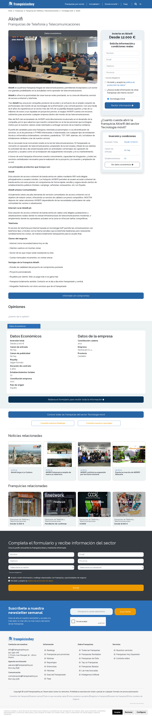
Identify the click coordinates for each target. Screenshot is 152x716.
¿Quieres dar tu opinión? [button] (18, 316)
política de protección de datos (40, 581)
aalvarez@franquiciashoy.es (20, 665)
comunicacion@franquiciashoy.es (23, 676)
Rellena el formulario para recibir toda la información (75, 399)
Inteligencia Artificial (90, 675)
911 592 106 (13, 652)
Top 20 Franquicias (89, 662)
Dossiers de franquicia (117, 696)
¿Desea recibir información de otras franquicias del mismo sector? (122, 91)
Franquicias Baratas (90, 666)
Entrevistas (52, 666)
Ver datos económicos (121, 164)
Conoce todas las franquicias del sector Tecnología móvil (76, 414)
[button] (94, 60)
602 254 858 (13, 668)
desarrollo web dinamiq (137, 703)
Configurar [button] (141, 712)
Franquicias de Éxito (90, 658)
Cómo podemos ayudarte (78, 696)
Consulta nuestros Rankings (52, 423)
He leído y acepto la (121, 83)
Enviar (76, 588)
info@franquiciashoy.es (18, 650)
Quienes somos (36, 696)
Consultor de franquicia (19, 696)
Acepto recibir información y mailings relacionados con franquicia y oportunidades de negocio (48, 578)
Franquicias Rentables (91, 654)
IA (140, 4)
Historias (50, 670)
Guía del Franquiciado (56, 675)
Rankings (51, 650)
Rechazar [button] (129, 712)
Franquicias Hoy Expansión (128, 654)
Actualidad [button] (94, 4)
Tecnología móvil (117, 99)
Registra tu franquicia (98, 696)
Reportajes (52, 662)
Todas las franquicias (90, 650)
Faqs (125, 4)
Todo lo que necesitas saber (55, 696)
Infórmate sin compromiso (76, 295)
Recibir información (121, 105)
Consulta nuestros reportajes (99, 423)
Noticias (50, 658)
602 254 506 (13, 679)
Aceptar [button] (117, 712)
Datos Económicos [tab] (17, 326)
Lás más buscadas (89, 670)
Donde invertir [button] (111, 4)
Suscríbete (125, 611)
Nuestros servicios (124, 650)
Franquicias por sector (74, 4)
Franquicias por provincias (58, 654)
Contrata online (123, 658)
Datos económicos (53, 33)
